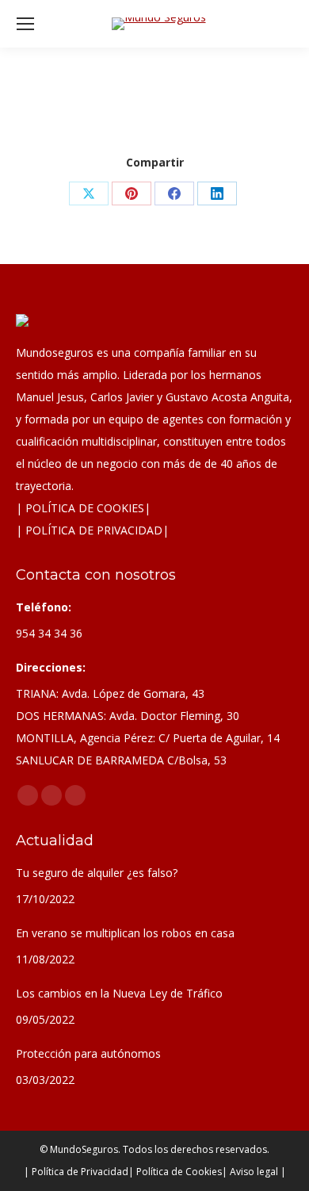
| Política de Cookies (175, 1171)
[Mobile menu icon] (25, 23)
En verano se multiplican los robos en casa (125, 932)
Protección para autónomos (88, 1053)
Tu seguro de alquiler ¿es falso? (96, 872)
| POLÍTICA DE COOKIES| (83, 507)
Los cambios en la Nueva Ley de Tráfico (119, 993)
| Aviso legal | (254, 1171)
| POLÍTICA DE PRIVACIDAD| (92, 530)
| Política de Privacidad (76, 1171)
